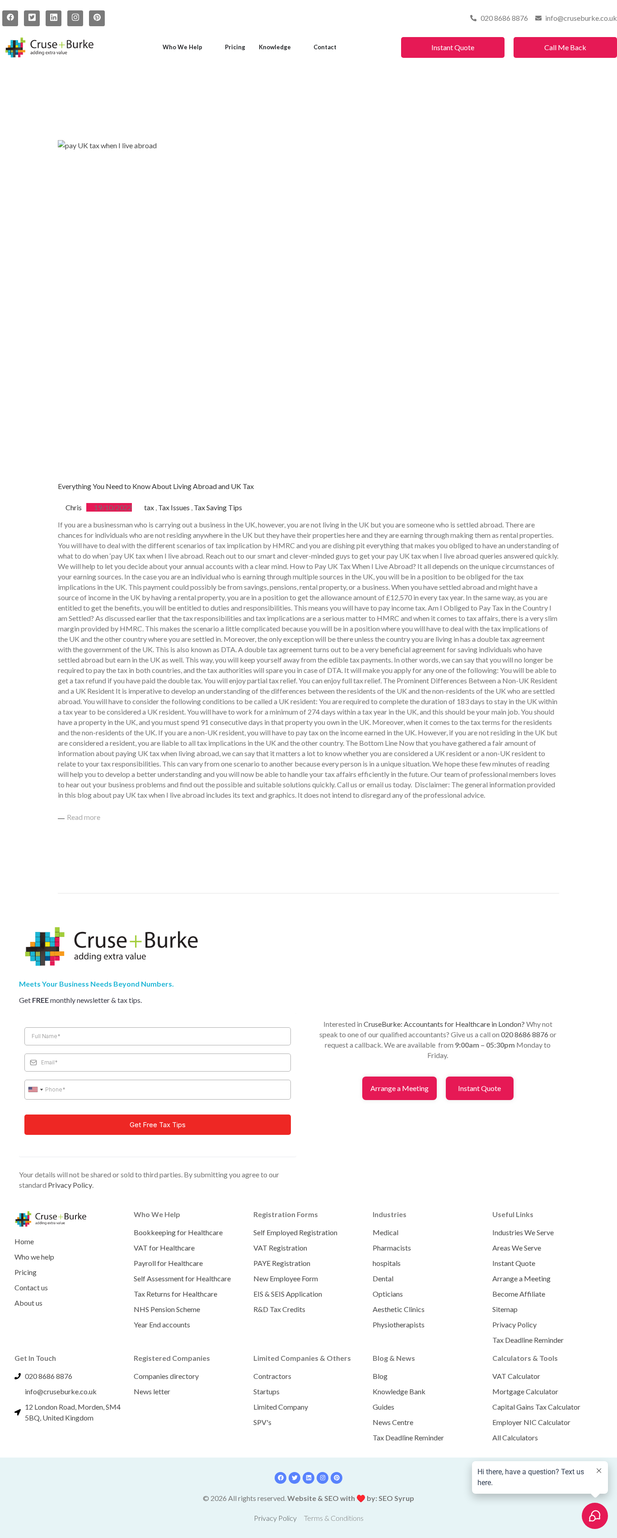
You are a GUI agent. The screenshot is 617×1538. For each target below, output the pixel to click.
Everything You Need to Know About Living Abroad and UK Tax (156, 486)
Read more (83, 817)
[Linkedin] (308, 1478)
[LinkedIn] (53, 18)
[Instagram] (75, 18)
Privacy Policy (70, 1185)
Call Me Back (565, 47)
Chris (73, 507)
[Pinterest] (97, 18)
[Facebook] (10, 18)
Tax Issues (174, 507)
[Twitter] (32, 18)
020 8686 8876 (524, 1034)
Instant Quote (452, 47)
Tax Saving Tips (218, 507)
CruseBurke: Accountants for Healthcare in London (442, 1024)
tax (149, 507)
